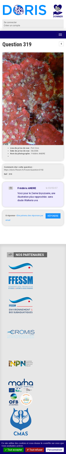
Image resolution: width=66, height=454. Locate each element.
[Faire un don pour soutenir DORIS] (58, 12)
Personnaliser (54, 449)
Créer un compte (12, 25)
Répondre (53, 216)
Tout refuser (36, 449)
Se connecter (10, 22)
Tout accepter (14, 449)
